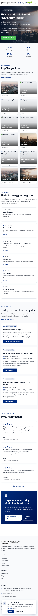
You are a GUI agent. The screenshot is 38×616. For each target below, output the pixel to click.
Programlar (4, 558)
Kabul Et (11, 611)
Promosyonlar (5, 565)
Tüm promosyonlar (7, 319)
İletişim (3, 576)
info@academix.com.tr (9, 596)
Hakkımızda (4, 573)
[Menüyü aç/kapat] (35, 2)
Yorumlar (3, 581)
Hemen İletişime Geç (12, 517)
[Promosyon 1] (16, 40)
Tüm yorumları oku (18, 486)
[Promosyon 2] (18, 40)
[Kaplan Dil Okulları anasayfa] (8, 3)
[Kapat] (34, 602)
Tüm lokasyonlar (6, 77)
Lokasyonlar (4, 560)
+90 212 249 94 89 (8, 593)
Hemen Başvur (7, 37)
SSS (2, 578)
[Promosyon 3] (19, 40)
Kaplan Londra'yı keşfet (12, 341)
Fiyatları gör (27, 517)
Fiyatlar (3, 563)
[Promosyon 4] (21, 40)
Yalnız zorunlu (19, 611)
